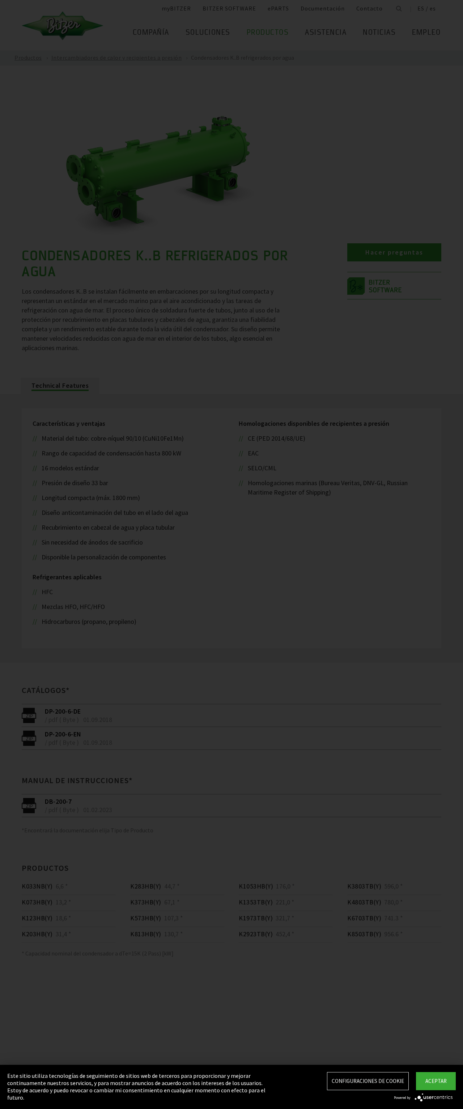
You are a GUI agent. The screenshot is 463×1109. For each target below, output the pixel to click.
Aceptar (436, 1081)
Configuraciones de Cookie (368, 1081)
